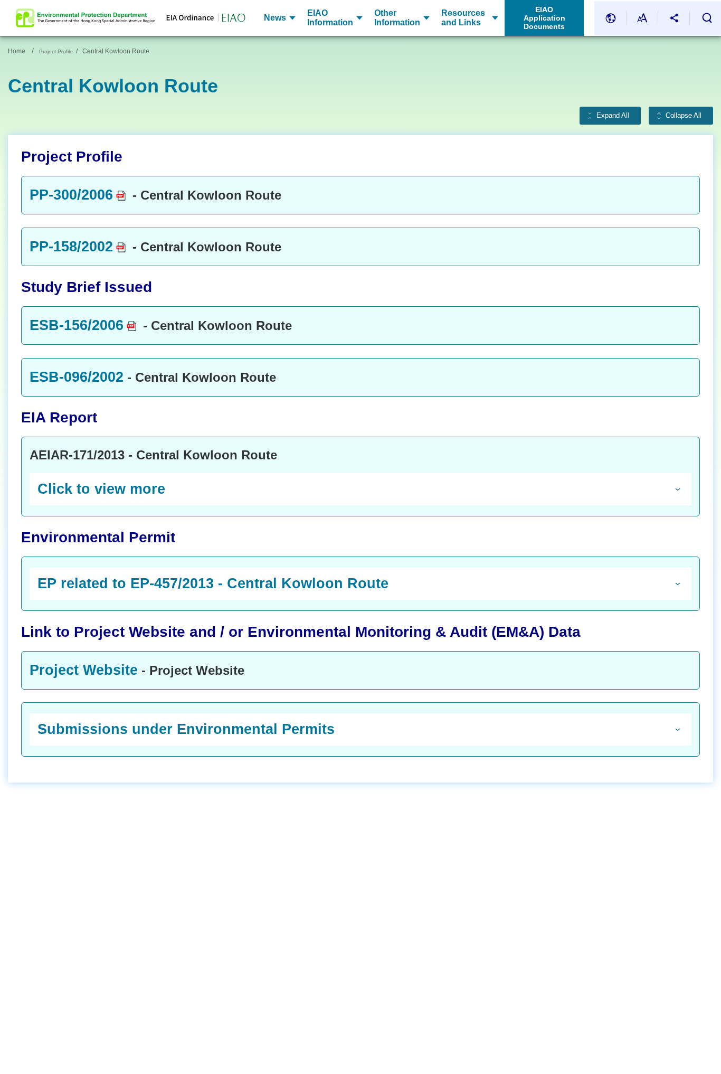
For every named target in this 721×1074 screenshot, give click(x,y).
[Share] (674, 18)
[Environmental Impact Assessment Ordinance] (200, 18)
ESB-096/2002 (77, 377)
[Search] (706, 18)
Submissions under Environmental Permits (186, 729)
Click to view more (101, 489)
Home (16, 51)
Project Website (84, 670)
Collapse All (683, 115)
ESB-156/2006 (77, 325)
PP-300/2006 (71, 195)
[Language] (611, 18)
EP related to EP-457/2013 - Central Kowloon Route (212, 583)
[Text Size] (642, 18)
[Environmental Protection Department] (85, 18)
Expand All (612, 115)
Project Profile (56, 51)
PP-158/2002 (71, 247)
